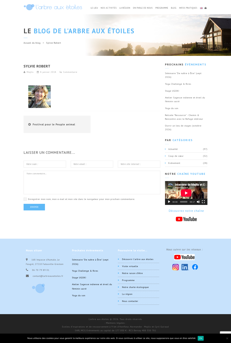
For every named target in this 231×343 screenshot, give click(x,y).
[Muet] (198, 201)
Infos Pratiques (188, 8)
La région (127, 294)
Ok (200, 338)
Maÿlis (30, 72)
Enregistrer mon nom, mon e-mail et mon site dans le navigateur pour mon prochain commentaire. (81, 199)
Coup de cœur (176, 156)
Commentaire (69, 72)
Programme (161, 8)
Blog (173, 8)
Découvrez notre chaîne (186, 211)
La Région (124, 8)
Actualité (173, 149)
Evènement (174, 163)
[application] (186, 193)
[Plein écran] (203, 201)
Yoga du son (171, 108)
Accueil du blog (32, 42)
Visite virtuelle (130, 266)
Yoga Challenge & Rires (178, 84)
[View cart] (205, 7)
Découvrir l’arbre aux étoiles (138, 259)
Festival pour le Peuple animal (54, 124)
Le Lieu (94, 8)
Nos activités (109, 8)
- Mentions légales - (115, 323)
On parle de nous (143, 8)
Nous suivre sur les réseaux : (184, 249)
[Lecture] (169, 201)
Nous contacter (130, 301)
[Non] (227, 338)
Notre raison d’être (132, 273)
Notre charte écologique (135, 287)
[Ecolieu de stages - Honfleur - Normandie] (53, 7)
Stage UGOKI (172, 90)
